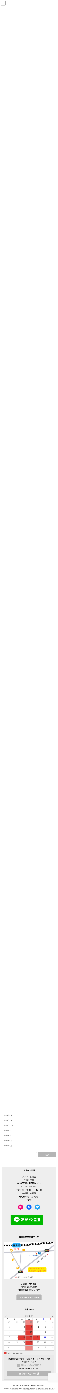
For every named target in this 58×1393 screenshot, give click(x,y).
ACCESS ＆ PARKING (29, 1297)
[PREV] (6, 1316)
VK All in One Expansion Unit (45, 1389)
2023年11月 (8, 1130)
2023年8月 (8, 1146)
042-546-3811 (31, 1186)
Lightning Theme (28, 1389)
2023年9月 (8, 1141)
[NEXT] (51, 1316)
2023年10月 (8, 1135)
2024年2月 (8, 1115)
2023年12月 (8, 1125)
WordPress (15, 1389)
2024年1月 (8, 1120)
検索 (47, 1154)
